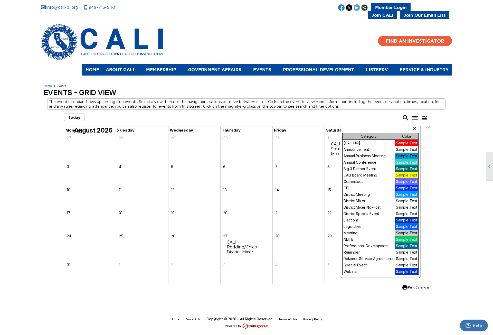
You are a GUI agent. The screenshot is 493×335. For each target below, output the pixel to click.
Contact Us (192, 319)
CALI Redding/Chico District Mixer (242, 247)
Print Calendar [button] (418, 287)
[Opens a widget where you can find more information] (474, 326)
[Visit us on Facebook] (341, 8)
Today (74, 117)
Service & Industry (424, 69)
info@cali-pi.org (62, 7)
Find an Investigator (415, 40)
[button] (122, 70)
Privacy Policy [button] (313, 319)
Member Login (391, 7)
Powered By (233, 326)
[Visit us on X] (349, 8)
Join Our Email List (424, 15)
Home (92, 69)
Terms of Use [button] (288, 319)
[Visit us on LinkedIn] (357, 8)
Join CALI (382, 15)
